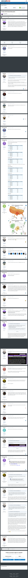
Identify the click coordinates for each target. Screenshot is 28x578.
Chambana (4, 366)
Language (11, 573)
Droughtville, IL (5, 100)
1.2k (4, 81)
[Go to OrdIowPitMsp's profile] (4, 381)
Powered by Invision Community (14, 574)
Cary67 (4, 427)
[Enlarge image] (15, 147)
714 (4, 317)
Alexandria (5, 447)
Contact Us (17, 573)
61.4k (4, 123)
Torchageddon (4, 536)
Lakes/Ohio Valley (11, 14)
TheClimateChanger (4, 140)
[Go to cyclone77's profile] (4, 94)
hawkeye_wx (4, 284)
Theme (14, 573)
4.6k (4, 281)
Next (8, 17)
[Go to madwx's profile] (4, 106)
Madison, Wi (5, 112)
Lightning (4, 73)
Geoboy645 (5, 13)
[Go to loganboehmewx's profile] (20, 7)
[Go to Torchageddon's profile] (4, 539)
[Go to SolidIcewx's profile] (4, 441)
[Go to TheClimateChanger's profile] (4, 143)
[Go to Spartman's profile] (4, 206)
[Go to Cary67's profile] (4, 430)
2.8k (4, 386)
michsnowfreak (18, 75)
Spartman (4, 203)
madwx (4, 103)
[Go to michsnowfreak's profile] (4, 48)
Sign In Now (19, 559)
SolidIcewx (4, 438)
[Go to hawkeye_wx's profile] (4, 287)
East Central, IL (5, 375)
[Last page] (10, 17)
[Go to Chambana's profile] (4, 369)
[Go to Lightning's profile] (4, 76)
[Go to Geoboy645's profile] (2, 14)
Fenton (5, 82)
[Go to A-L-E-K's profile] (4, 117)
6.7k (4, 292)
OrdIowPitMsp (4, 378)
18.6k (4, 135)
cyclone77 (4, 91)
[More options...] (26, 20)
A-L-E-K (4, 115)
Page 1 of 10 (13, 17)
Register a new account (8, 559)
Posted (11, 73)
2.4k (4, 111)
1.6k (4, 435)
